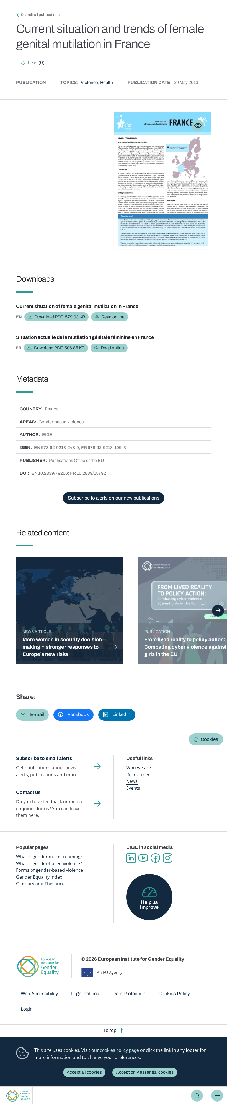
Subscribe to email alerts (44, 758)
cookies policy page (119, 1050)
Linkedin (131, 858)
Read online (113, 317)
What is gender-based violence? (49, 863)
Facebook (155, 858)
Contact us (28, 792)
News (132, 781)
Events (133, 788)
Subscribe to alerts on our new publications (113, 498)
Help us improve (149, 905)
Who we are (138, 768)
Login (27, 1009)
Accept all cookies (84, 1072)
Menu (217, 1096)
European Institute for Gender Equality (18, 1095)
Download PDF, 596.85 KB (59, 347)
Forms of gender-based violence (49, 870)
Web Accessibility (39, 993)
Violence (89, 82)
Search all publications (40, 15)
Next (218, 611)
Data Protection (128, 993)
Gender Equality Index (39, 877)
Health (106, 82)
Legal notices (85, 993)
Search (197, 1096)
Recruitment (139, 775)
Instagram (167, 858)
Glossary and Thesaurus (41, 884)
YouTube (143, 858)
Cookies (209, 739)
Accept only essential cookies (145, 1072)
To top (110, 1030)
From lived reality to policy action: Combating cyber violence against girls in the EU (185, 647)
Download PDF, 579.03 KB (60, 317)
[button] (32, 715)
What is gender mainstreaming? (49, 857)
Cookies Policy (174, 993)
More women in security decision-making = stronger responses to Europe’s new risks (63, 647)
